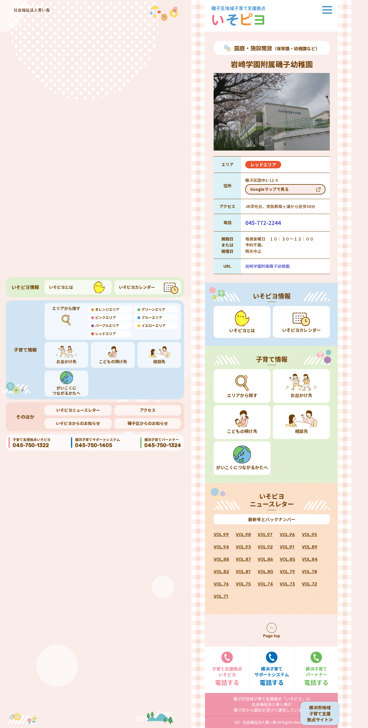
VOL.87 (243, 559)
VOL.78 (309, 571)
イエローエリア (153, 325)
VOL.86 (265, 559)
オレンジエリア (107, 309)
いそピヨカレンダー (137, 287)
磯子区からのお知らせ (148, 423)
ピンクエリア (105, 317)
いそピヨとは (61, 287)
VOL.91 (287, 547)
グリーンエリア (153, 309)
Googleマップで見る (269, 189)
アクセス (148, 410)
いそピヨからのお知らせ (78, 423)
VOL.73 (287, 584)
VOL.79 (287, 571)
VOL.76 (221, 584)
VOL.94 (221, 547)
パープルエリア (107, 325)
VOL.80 (265, 571)
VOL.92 (265, 547)
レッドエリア (105, 333)
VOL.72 (309, 584)
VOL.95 (309, 534)
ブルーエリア (151, 317)
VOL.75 (243, 584)
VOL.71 (221, 596)
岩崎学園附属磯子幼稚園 (267, 266)
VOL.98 (243, 534)
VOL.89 (309, 547)
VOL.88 (221, 559)
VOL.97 (265, 534)
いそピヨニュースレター (78, 410)
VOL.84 (310, 559)
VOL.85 (287, 559)
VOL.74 (265, 584)
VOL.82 (221, 571)
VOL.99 (221, 534)
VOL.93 (243, 547)
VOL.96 (287, 534)
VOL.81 (243, 571)
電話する (227, 676)
